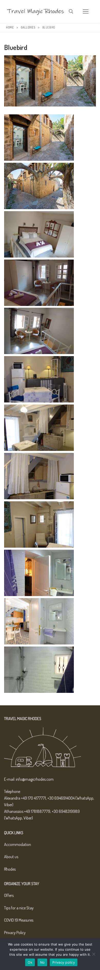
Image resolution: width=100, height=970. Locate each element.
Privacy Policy (15, 932)
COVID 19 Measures (18, 920)
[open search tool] (71, 11)
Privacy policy (63, 962)
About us (11, 856)
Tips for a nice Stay (19, 907)
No (42, 962)
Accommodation (17, 844)
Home (10, 27)
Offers (9, 895)
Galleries (28, 27)
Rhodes (10, 869)
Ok (30, 962)
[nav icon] (85, 11)
